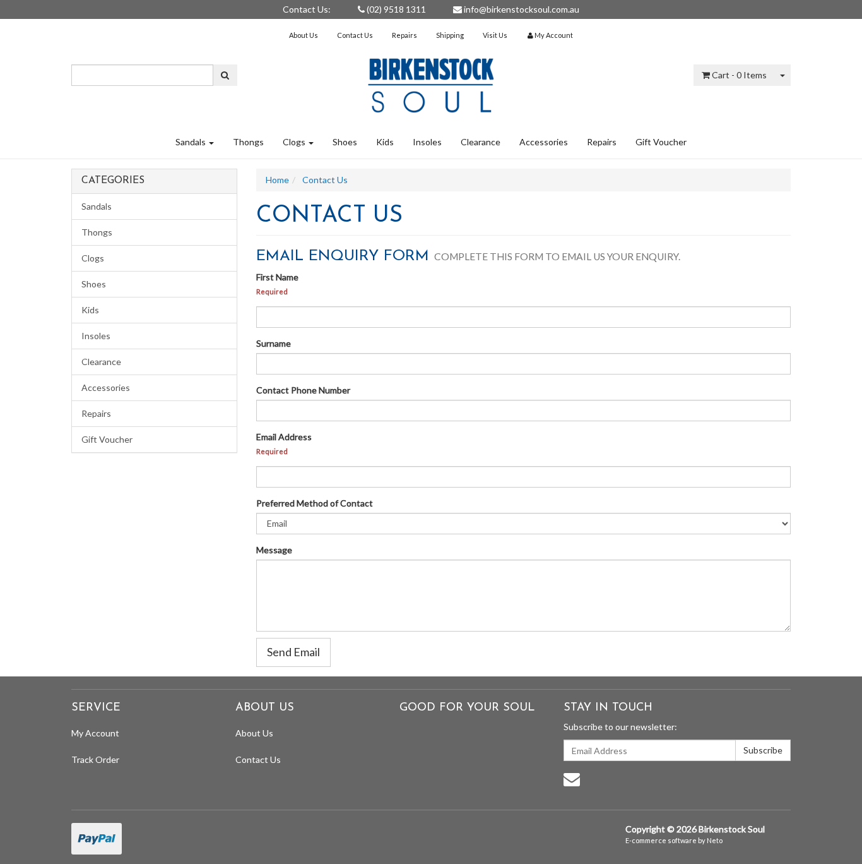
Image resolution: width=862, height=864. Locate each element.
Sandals (191, 141)
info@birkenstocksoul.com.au (520, 9)
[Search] (225, 75)
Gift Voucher (661, 141)
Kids (385, 141)
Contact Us (355, 35)
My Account (95, 733)
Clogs (295, 141)
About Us (303, 35)
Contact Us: (307, 9)
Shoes (345, 141)
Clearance (480, 141)
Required (272, 291)
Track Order (95, 759)
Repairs (404, 35)
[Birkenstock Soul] (431, 81)
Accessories (543, 141)
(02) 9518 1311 (395, 9)
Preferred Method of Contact (314, 503)
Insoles (427, 141)
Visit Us (495, 35)
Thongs (248, 141)
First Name (277, 277)
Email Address (284, 436)
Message (274, 549)
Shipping (450, 35)
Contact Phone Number (303, 390)
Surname (273, 343)
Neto (715, 840)
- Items (739, 74)
